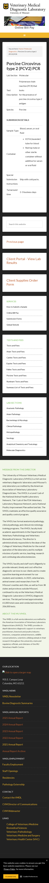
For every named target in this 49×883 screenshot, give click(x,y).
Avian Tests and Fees (16, 351)
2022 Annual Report (12, 737)
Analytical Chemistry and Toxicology (22, 444)
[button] (28, 876)
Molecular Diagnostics (16, 450)
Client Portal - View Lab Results (24, 261)
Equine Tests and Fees (16, 363)
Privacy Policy (9, 869)
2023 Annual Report (12, 731)
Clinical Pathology (14, 426)
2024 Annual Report (12, 724)
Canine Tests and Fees (16, 357)
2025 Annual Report (12, 717)
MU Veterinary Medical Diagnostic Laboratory (24, 9)
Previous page (15, 241)
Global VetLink (13, 325)
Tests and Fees (13, 345)
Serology (10, 438)
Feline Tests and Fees (16, 369)
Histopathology (13, 432)
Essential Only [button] (11, 876)
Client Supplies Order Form (22, 282)
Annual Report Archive (13, 751)
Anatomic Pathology (15, 408)
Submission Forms (14, 319)
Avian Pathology (13, 414)
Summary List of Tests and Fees (20, 387)
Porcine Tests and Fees (17, 375)
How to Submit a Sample (17, 307)
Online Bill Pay (13, 313)
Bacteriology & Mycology (17, 420)
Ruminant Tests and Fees (17, 381)
